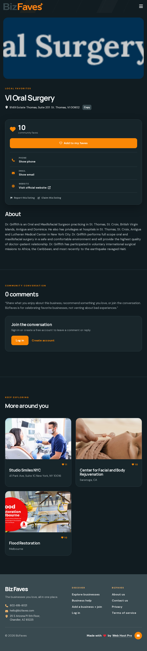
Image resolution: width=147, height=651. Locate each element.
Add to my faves (75, 143)
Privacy (117, 607)
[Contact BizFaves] (138, 635)
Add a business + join (87, 607)
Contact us (120, 600)
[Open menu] (141, 6)
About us (118, 594)
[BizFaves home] (23, 6)
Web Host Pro (122, 635)
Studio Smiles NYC (25, 470)
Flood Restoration (24, 543)
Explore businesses (86, 594)
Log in (20, 340)
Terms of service (124, 613)
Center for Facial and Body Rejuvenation (102, 472)
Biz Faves (16, 589)
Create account (43, 340)
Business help (82, 600)
